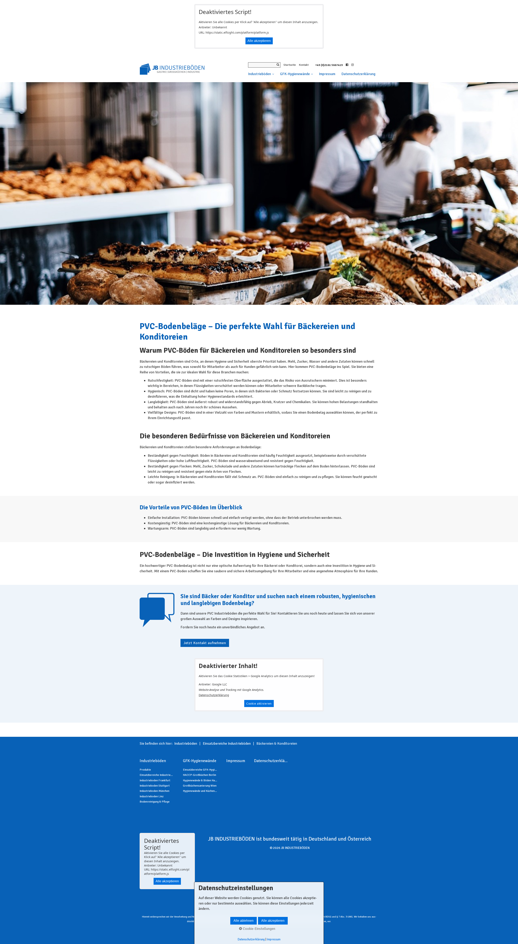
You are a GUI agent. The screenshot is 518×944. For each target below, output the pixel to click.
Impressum (327, 74)
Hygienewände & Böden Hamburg (200, 780)
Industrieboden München (154, 791)
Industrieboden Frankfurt (155, 780)
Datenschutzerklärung (358, 74)
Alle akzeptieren (259, 40)
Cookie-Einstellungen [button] (258, 928)
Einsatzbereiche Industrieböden (157, 775)
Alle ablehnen (244, 920)
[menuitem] (262, 74)
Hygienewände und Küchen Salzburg (200, 791)
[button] (204, 643)
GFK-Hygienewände (295, 74)
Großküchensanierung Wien (200, 785)
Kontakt (304, 65)
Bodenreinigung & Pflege (155, 801)
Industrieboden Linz (151, 796)
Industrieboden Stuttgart (155, 785)
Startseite (289, 65)
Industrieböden (259, 74)
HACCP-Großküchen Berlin (199, 775)
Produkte (145, 769)
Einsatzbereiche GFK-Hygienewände (200, 769)
